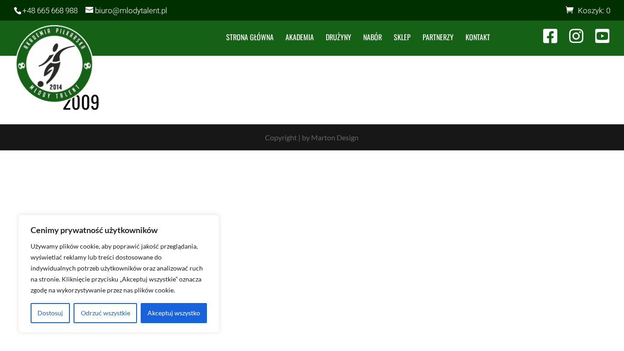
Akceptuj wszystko (174, 313)
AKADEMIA (300, 38)
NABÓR (372, 38)
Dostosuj (50, 313)
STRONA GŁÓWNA (250, 38)
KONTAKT (477, 38)
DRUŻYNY (338, 38)
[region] (118, 274)
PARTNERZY (438, 38)
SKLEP (402, 38)
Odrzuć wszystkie (105, 313)
